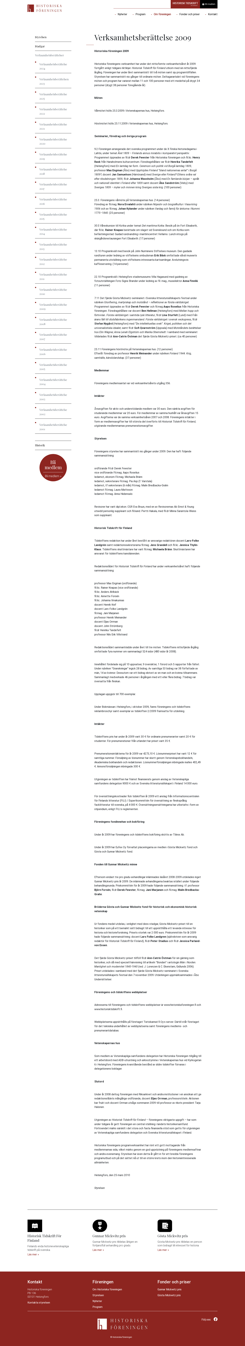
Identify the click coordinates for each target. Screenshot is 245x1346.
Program (141, 14)
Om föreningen (162, 14)
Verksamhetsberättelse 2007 (53, 337)
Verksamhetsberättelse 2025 (53, 96)
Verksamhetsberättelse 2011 (53, 277)
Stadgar (40, 46)
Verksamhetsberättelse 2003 (53, 397)
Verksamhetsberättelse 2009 (53, 307)
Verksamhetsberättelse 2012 (53, 262)
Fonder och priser (189, 14)
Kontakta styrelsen (39, 1302)
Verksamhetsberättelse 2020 (53, 141)
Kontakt (213, 14)
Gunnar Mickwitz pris (170, 1289)
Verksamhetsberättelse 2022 (53, 111)
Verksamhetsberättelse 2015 (53, 217)
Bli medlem (210, 4)
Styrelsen (40, 37)
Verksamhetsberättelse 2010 (53, 292)
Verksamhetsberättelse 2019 (53, 156)
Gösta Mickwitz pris (169, 1295)
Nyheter (122, 14)
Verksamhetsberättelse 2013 (53, 247)
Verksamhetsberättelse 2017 (53, 186)
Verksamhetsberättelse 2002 (53, 412)
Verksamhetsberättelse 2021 (53, 126)
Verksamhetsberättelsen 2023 (54, 81)
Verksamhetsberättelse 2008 (53, 322)
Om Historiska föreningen (107, 1289)
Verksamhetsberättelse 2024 (53, 66)
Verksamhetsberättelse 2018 (53, 171)
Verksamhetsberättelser (49, 55)
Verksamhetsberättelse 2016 (53, 201)
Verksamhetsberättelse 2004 (53, 382)
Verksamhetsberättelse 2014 (53, 232)
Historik (40, 445)
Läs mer (32, 1254)
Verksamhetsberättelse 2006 (53, 352)
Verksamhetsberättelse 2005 (53, 367)
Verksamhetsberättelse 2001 (53, 427)
